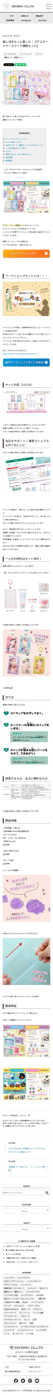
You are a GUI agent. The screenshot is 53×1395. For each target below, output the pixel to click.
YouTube (42, 20)
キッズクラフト (10, 54)
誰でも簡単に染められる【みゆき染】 (20, 1250)
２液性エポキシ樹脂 (11, 1302)
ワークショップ (26, 54)
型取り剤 (41, 1298)
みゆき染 (39, 1295)
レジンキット (26, 1284)
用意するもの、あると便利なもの (18, 154)
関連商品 (9, 160)
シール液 (29, 1333)
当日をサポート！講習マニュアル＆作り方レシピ (24, 145)
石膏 (31, 1323)
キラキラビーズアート (12, 1319)
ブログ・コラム (34, 1305)
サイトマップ (35, 1371)
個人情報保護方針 (13, 1371)
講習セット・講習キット (13, 57)
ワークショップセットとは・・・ (18, 139)
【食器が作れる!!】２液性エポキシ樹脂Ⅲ (21, 1258)
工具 (34, 1319)
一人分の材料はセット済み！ (17, 148)
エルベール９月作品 (13, 1254)
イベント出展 (38, 1312)
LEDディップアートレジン (14, 1281)
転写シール (26, 1309)
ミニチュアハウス (33, 1291)
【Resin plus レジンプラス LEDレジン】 (22, 1262)
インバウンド (9, 1330)
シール (6, 1333)
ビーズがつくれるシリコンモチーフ (34, 1326)
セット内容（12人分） (14, 142)
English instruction (11, 1309)
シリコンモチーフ (34, 1281)
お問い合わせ (35, 1367)
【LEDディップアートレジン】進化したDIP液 (23, 1246)
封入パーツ (44, 1288)
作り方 (8, 151)
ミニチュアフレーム (25, 1330)
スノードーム (24, 1312)
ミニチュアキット (11, 1326)
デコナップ (25, 1316)
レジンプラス (9, 1277)
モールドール (18, 1333)
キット (26, 1319)
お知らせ (25, 15)
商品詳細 (9, 157)
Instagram (26, 20)
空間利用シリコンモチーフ (14, 1288)
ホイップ (39, 54)
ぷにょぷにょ (19, 1305)
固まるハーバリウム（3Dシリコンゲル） (19, 1298)
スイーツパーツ (10, 1312)
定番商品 (10, 20)
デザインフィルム (11, 1284)
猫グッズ (22, 1323)
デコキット (37, 1309)
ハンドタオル (41, 1330)
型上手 (25, 1302)
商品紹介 (40, 15)
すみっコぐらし (10, 1323)
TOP (11, 15)
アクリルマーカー (11, 1316)
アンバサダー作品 (11, 1295)
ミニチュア (32, 1288)
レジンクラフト (24, 1277)
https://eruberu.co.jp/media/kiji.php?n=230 (20, 353)
